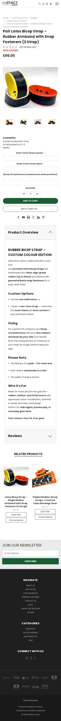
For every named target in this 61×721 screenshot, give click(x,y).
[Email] (23, 217)
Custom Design (30, 593)
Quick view (16, 514)
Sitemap (30, 612)
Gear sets (30, 628)
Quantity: (30, 188)
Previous (3, 479)
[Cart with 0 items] (50, 3)
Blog (30, 604)
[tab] (30, 232)
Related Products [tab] (28, 454)
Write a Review (10, 50)
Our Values (30, 589)
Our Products (30, 636)
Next (58, 479)
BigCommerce (35, 706)
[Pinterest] (43, 217)
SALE (31, 640)
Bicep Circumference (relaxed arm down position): (30, 176)
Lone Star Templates (36, 710)
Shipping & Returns (30, 597)
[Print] (28, 217)
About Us (30, 585)
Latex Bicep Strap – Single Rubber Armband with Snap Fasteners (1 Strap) (16, 502)
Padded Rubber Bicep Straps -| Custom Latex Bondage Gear (45, 500)
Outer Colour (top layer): (30, 163)
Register (36, 608)
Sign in (24, 608)
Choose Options (16, 520)
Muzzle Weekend (30, 632)
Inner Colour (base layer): (30, 152)
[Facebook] (18, 217)
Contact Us (30, 601)
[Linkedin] (38, 217)
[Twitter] (33, 217)
